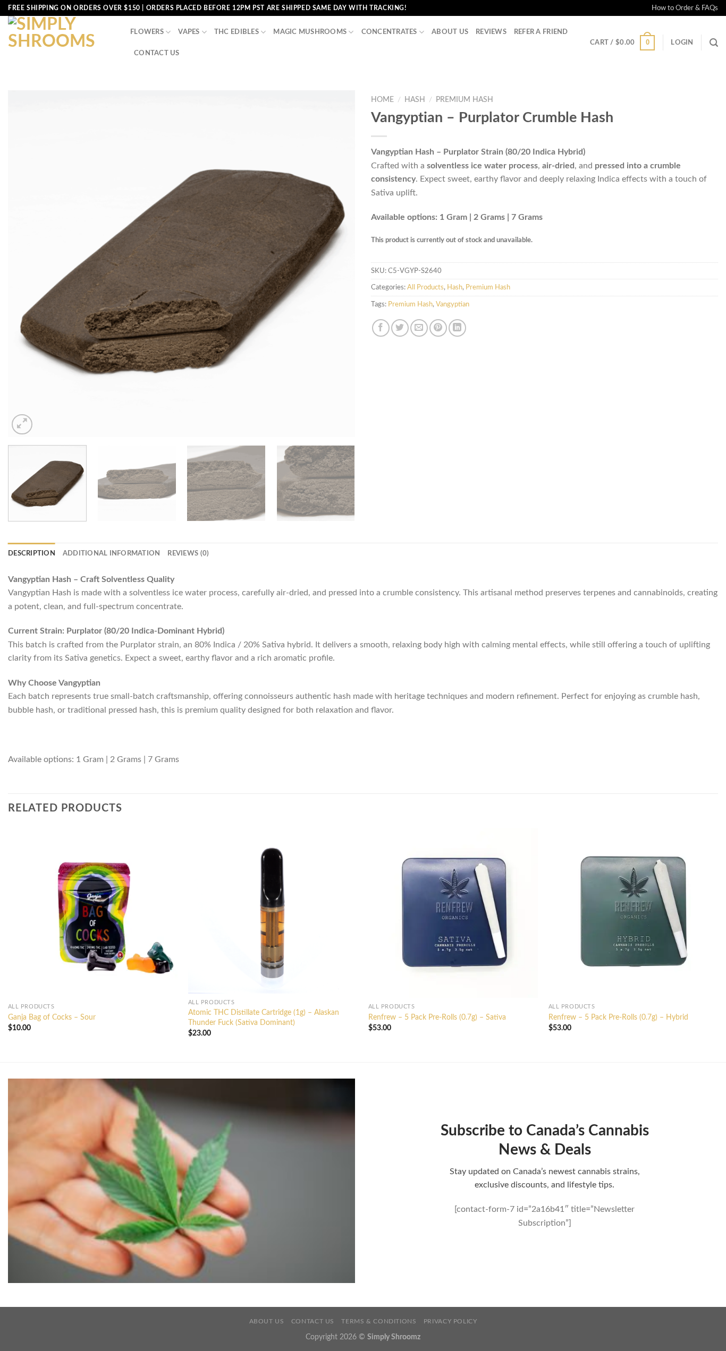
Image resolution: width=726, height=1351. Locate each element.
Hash (414, 100)
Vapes (188, 32)
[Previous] (28, 264)
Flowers (147, 32)
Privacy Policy (450, 1321)
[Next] (334, 264)
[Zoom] (22, 424)
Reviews (491, 32)
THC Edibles (236, 32)
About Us (450, 32)
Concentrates (389, 32)
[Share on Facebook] (381, 328)
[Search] (714, 42)
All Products (425, 287)
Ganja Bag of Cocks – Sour (52, 1017)
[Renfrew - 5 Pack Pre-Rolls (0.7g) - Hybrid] (633, 912)
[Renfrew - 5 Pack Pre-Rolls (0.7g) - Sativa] (453, 912)
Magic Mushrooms (310, 32)
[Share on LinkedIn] (457, 328)
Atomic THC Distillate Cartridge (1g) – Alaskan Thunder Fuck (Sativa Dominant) (263, 1017)
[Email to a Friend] (419, 328)
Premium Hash (464, 100)
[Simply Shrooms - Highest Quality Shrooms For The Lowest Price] (61, 42)
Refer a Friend (541, 32)
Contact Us (157, 53)
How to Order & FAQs (685, 8)
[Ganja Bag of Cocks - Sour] (93, 912)
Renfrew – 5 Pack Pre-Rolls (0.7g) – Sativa (437, 1017)
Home (382, 100)
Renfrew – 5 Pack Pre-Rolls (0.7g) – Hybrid (618, 1017)
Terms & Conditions (378, 1321)
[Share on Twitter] (400, 328)
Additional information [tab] (112, 553)
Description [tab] (31, 553)
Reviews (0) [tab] (188, 553)
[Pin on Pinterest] (438, 328)
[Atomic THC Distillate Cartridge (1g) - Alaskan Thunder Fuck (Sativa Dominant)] (273, 911)
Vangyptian (452, 304)
